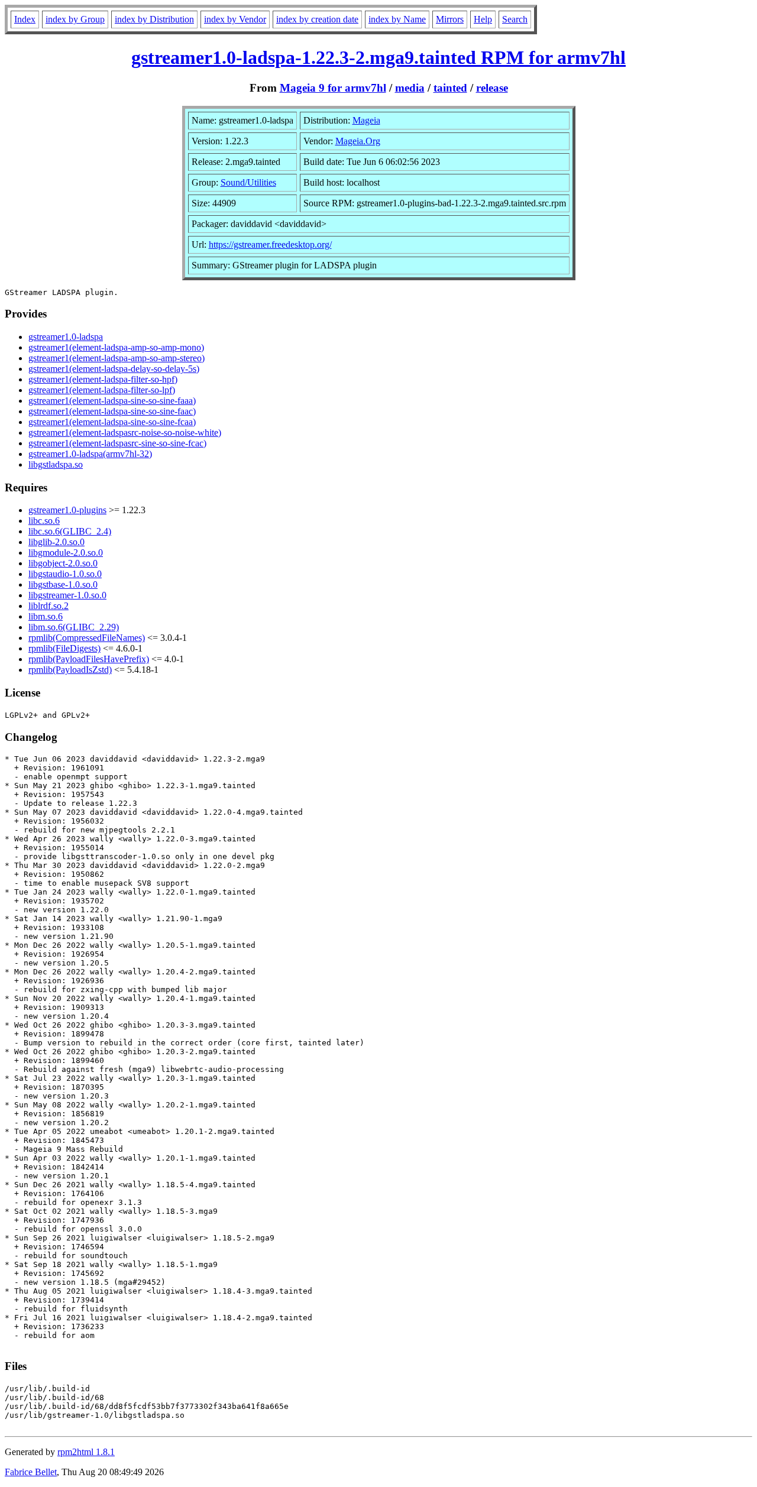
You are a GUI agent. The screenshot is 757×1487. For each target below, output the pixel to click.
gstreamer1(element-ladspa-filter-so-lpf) (101, 390)
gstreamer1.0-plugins (67, 510)
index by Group (75, 19)
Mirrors (450, 19)
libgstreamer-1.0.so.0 (67, 595)
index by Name (397, 19)
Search (515, 19)
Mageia (366, 120)
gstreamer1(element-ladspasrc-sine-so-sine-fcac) (117, 443)
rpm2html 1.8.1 (86, 1452)
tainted (450, 88)
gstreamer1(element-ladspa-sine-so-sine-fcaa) (112, 422)
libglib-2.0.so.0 (56, 542)
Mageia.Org (357, 141)
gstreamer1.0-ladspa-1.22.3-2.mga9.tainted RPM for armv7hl (378, 57)
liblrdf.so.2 (48, 606)
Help (483, 19)
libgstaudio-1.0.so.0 (65, 574)
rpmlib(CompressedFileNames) (86, 638)
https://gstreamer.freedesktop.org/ (270, 244)
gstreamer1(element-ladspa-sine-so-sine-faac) (112, 411)
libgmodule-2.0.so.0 (65, 552)
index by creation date (317, 19)
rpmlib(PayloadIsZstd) (70, 670)
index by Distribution (154, 19)
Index (24, 19)
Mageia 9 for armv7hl (333, 88)
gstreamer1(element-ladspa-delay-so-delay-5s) (113, 369)
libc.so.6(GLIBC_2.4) (69, 531)
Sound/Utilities (248, 182)
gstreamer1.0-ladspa (65, 337)
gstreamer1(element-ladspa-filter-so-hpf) (102, 379)
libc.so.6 (44, 521)
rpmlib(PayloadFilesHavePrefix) (88, 659)
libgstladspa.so (55, 464)
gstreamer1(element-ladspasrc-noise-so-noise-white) (124, 432)
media (410, 88)
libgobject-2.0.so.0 (63, 563)
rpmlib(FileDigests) (64, 648)
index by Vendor (235, 19)
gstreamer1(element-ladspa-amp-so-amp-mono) (116, 347)
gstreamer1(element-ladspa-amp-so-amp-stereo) (116, 358)
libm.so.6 (45, 616)
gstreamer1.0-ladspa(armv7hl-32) (90, 454)
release (492, 88)
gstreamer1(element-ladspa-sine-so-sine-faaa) (112, 401)
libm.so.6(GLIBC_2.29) (73, 627)
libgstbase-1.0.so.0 (63, 584)
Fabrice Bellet (31, 1472)
